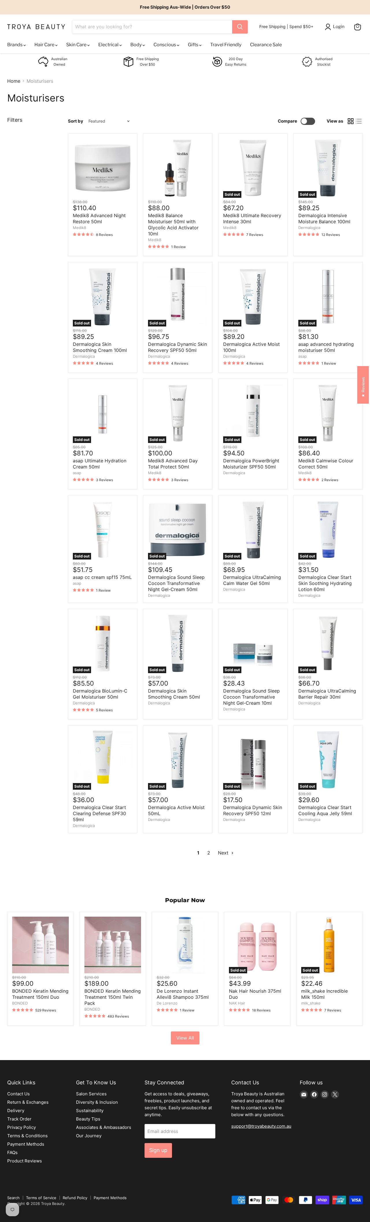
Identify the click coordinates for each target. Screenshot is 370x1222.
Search (13, 1197)
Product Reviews (24, 1161)
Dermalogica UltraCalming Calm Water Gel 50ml (252, 580)
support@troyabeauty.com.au (261, 1126)
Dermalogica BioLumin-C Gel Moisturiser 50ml (100, 694)
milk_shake (311, 1003)
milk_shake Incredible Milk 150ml (324, 994)
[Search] (240, 27)
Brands (15, 44)
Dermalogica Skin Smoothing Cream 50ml (174, 694)
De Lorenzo (167, 1003)
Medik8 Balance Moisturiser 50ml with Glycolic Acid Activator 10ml (173, 225)
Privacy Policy (21, 1127)
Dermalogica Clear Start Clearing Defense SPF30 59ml (99, 813)
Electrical (108, 44)
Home (13, 81)
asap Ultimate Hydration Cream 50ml (99, 464)
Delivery (15, 1110)
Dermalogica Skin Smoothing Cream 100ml (100, 347)
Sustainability (89, 1110)
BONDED (20, 1003)
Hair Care (44, 44)
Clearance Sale (266, 44)
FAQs (12, 1152)
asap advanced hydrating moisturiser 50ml (326, 347)
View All (185, 1038)
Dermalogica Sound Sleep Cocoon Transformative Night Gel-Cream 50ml (176, 583)
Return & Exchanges (28, 1102)
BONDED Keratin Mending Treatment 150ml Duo (40, 994)
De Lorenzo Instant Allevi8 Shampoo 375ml (183, 994)
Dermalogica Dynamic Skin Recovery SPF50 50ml (177, 347)
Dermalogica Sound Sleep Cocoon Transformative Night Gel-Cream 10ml (251, 697)
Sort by (75, 121)
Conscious (165, 44)
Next (224, 853)
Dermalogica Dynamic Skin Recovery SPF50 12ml (252, 810)
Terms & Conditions (27, 1135)
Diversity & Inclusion (97, 1102)
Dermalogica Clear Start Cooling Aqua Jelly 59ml (325, 810)
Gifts (193, 44)
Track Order (19, 1119)
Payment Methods (25, 1144)
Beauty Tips (88, 1119)
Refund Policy (75, 1197)
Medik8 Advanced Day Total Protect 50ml (173, 464)
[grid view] (351, 121)
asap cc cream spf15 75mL (102, 577)
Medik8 (79, 227)
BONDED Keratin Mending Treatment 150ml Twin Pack (112, 997)
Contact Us (18, 1094)
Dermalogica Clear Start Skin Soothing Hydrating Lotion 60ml (325, 583)
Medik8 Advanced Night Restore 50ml (99, 218)
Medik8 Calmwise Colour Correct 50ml (325, 464)
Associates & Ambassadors (103, 1127)
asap (302, 356)
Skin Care (76, 44)
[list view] (359, 121)
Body (136, 44)
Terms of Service (41, 1197)
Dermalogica (309, 227)
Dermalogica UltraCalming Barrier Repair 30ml (327, 694)
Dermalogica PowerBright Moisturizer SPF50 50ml (251, 464)
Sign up (158, 1150)
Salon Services (91, 1094)
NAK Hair (237, 1003)
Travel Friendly (225, 44)
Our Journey (88, 1135)
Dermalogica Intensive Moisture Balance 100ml (324, 218)
